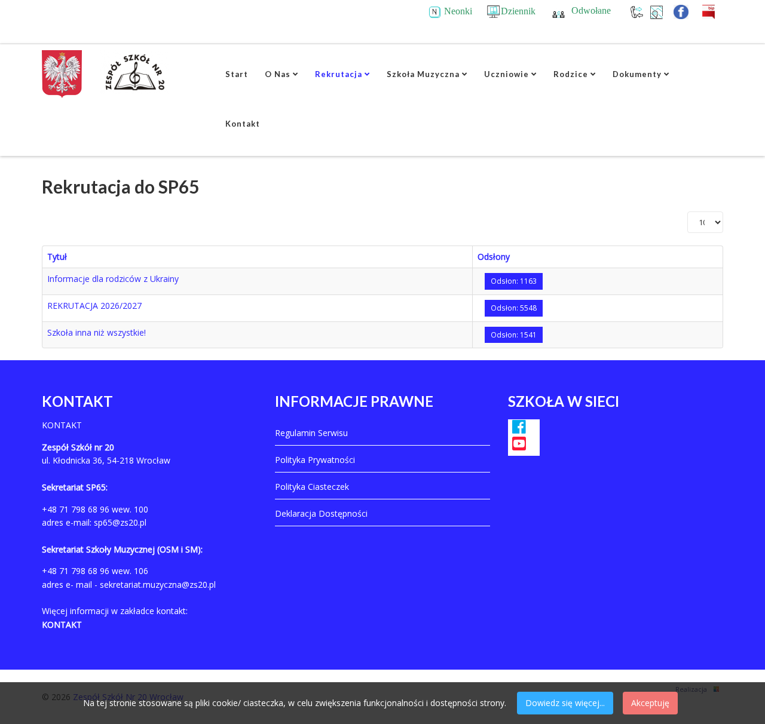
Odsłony (494, 256)
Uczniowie (506, 74)
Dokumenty (637, 74)
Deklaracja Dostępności (321, 513)
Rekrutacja (338, 74)
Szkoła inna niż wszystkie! (96, 332)
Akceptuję (650, 702)
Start (236, 74)
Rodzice (570, 74)
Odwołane (591, 10)
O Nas (277, 74)
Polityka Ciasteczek (312, 486)
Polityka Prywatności (315, 459)
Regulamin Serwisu (311, 432)
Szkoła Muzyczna (423, 74)
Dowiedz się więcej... (565, 702)
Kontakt (242, 123)
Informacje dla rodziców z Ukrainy (113, 278)
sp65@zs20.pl (120, 522)
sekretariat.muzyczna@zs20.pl (158, 584)
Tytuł (57, 256)
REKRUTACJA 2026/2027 (94, 305)
